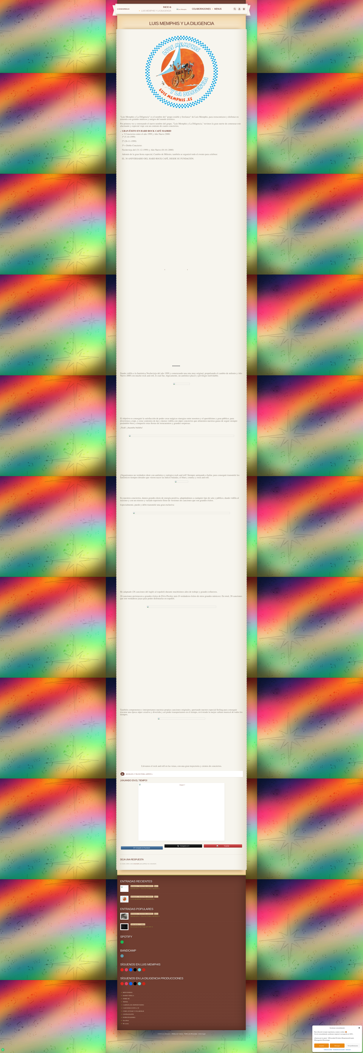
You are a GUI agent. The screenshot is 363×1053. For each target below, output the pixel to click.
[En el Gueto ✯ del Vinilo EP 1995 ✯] (124, 926)
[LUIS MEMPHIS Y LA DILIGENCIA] (124, 899)
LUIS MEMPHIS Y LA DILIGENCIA (142, 899)
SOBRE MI (126, 999)
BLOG (156, 886)
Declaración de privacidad (339, 1049)
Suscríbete (126, 1020)
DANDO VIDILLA (128, 995)
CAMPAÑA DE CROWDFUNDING (133, 1005)
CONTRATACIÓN (128, 1014)
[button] (359, 1028)
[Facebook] (130, 970)
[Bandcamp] (122, 956)
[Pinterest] (143, 970)
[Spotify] (122, 942)
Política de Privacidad (190, 1034)
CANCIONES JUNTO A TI (131, 1008)
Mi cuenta (126, 1023)
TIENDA (125, 1002)
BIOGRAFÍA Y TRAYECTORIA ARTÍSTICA (142, 886)
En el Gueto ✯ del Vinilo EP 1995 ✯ (142, 927)
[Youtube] (122, 970)
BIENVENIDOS (127, 992)
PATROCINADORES (129, 1017)
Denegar (337, 1046)
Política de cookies (328, 1049)
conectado (136, 864)
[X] (135, 970)
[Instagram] (126, 970)
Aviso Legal (201, 1034)
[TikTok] (139, 970)
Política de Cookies (177, 1034)
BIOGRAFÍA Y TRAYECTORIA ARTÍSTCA (139, 774)
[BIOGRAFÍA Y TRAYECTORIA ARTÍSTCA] (124, 888)
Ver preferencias (353, 1046)
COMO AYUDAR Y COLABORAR (133, 1011)
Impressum (348, 1049)
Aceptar (321, 1046)
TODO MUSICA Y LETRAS (138, 924)
